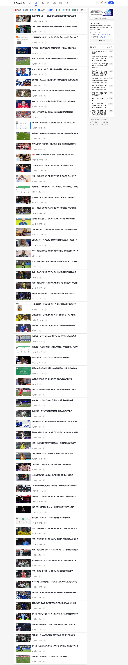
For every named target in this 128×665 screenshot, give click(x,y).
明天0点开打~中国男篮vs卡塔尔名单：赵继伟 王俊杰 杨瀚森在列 (54, 144)
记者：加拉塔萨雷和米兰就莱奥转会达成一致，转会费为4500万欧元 (55, 283)
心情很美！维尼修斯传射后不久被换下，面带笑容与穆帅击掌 (52, 400)
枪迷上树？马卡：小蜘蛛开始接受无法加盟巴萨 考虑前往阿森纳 (53, 101)
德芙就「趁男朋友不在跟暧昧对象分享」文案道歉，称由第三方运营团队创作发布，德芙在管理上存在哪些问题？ (100, 73)
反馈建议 (92, 120)
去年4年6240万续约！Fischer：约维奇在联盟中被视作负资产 (53, 507)
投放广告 (97, 122)
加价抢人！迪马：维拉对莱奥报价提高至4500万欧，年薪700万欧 (54, 197)
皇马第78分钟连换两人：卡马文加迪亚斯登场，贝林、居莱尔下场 (54, 624)
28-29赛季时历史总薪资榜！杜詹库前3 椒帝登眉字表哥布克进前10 (54, 486)
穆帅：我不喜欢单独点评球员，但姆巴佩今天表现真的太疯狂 (52, 112)
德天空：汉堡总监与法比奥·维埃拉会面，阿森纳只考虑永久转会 (53, 219)
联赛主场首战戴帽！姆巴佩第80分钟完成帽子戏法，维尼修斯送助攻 (55, 59)
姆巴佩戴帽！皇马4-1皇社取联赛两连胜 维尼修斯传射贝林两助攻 (54, 16)
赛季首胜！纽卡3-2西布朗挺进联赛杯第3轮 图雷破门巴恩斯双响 (53, 635)
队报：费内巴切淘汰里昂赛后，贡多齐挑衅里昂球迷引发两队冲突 (54, 272)
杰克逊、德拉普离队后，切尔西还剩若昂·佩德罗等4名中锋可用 (53, 293)
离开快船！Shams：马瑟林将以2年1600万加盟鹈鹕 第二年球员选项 (55, 80)
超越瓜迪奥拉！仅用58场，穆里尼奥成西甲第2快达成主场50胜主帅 (55, 240)
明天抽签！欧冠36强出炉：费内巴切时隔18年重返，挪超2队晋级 (54, 48)
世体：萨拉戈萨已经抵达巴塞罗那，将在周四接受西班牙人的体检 (54, 390)
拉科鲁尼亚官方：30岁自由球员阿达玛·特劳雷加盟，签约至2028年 (54, 422)
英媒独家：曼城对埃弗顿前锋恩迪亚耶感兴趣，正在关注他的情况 (54, 592)
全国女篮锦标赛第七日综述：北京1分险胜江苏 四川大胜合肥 (52, 475)
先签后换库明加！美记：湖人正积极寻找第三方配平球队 (51, 357)
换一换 (110, 47)
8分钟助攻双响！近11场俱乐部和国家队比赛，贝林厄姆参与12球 (54, 560)
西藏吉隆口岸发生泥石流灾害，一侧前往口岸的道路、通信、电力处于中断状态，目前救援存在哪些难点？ (100, 87)
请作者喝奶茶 (98, 120)
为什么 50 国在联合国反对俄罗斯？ (99, 52)
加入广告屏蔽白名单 (104, 35)
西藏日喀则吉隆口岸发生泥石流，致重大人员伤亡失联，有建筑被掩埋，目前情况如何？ (100, 58)
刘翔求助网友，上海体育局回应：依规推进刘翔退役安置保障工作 (54, 304)
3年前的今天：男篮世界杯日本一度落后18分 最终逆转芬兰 (52, 464)
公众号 (91, 122)
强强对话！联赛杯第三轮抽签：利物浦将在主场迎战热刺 (51, 518)
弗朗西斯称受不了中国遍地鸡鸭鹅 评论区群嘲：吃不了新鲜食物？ (54, 315)
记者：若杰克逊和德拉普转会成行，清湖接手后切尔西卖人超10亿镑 (55, 539)
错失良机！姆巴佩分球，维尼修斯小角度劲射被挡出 (49, 656)
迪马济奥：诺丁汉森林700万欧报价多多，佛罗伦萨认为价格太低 (54, 336)
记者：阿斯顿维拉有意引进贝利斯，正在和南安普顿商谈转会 (52, 571)
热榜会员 (105, 120)
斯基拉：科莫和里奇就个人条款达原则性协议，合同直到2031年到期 (55, 432)
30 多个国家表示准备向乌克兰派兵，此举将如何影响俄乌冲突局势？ (100, 66)
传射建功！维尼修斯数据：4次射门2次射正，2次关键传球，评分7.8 (55, 347)
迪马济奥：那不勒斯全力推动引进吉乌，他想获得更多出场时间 (53, 325)
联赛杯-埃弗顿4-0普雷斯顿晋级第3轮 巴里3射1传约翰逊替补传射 (54, 603)
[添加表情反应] (46, 21)
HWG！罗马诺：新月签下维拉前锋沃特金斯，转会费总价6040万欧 (54, 69)
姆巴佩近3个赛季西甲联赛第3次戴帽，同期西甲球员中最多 (52, 411)
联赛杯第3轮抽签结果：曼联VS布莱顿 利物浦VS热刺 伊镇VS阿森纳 (54, 368)
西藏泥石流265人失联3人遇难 (100, 99)
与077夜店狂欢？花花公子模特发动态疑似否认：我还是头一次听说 (54, 229)
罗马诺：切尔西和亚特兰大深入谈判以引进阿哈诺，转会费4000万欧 (55, 646)
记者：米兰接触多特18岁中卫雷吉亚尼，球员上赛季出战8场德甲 (54, 443)
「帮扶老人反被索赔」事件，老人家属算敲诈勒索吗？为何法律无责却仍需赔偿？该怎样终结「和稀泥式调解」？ (100, 113)
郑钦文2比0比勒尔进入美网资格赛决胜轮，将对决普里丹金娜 (52, 454)
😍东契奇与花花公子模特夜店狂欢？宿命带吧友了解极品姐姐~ (53, 155)
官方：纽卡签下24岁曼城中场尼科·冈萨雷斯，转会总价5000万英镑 (54, 27)
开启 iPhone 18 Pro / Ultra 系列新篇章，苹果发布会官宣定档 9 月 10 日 (99, 105)
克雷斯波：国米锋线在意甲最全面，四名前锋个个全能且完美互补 (54, 496)
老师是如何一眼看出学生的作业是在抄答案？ (100, 94)
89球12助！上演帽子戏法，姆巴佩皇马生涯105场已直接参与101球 (54, 582)
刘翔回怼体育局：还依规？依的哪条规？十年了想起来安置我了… (54, 165)
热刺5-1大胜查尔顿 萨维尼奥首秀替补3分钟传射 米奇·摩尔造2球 (53, 91)
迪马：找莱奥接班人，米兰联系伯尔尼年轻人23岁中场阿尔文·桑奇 (54, 528)
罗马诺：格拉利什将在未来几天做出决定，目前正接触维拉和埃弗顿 (55, 614)
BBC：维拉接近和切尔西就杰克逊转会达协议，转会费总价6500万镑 (55, 251)
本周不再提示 (101, 40)
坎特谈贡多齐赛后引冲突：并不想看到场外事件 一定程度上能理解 (54, 261)
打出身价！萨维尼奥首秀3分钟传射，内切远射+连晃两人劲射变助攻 (55, 133)
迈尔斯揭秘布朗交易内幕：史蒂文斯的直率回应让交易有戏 (52, 379)
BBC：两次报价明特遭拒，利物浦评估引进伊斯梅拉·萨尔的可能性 (54, 208)
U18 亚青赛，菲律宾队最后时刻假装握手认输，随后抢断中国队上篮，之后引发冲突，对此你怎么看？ (100, 80)
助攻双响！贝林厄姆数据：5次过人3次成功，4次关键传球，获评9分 (55, 187)
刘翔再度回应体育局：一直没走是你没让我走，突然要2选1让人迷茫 (55, 37)
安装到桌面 (105, 122)
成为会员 (102, 37)
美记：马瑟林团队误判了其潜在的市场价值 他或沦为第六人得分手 (54, 176)
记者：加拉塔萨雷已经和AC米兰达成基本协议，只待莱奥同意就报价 (55, 550)
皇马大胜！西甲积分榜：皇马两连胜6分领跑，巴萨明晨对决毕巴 (54, 123)
